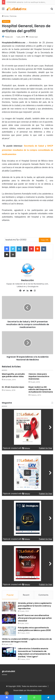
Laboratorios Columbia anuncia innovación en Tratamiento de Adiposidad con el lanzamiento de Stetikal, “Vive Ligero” (34, 652)
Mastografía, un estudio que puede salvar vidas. (13, 375)
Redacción (9, 37)
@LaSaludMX (8, 671)
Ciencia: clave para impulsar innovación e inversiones (39, 376)
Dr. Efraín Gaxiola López (13, 387)
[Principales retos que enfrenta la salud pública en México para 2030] (9, 631)
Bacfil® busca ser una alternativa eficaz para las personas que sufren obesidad (35, 618)
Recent (26, 595)
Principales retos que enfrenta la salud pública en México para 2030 (34, 629)
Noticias (13, 16)
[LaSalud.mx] (16, 8)
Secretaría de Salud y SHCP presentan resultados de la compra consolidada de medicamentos (27, 150)
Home (6, 16)
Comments (43, 595)
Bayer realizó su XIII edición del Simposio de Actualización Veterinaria (41, 389)
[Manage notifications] (7, 693)
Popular (10, 595)
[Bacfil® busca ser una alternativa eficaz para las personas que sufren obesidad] (9, 619)
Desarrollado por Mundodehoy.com (27, 690)
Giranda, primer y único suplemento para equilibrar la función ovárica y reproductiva (35, 606)
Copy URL (45, 240)
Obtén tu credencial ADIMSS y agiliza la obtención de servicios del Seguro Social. (27, 640)
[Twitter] (12, 248)
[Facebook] (6, 248)
